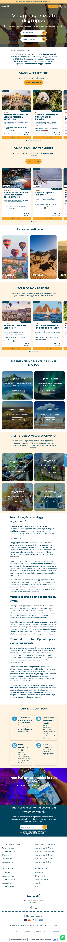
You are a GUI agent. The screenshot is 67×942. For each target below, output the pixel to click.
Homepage (12, 50)
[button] (64, 456)
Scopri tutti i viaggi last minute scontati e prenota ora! (35, 1)
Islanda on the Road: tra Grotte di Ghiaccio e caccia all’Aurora (16, 194)
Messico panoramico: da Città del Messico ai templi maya (16, 116)
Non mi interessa (60, 485)
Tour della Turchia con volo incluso (15, 326)
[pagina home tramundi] (5, 6)
